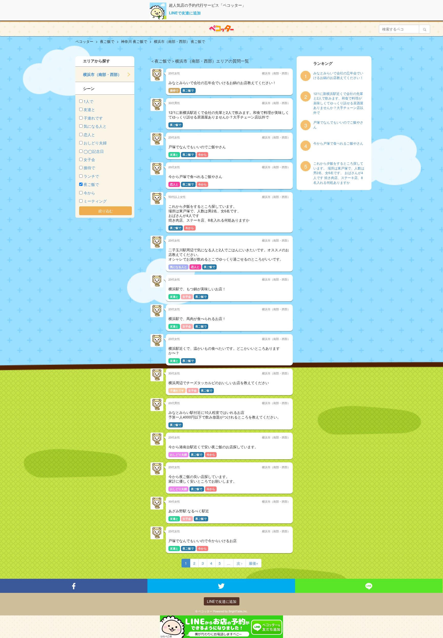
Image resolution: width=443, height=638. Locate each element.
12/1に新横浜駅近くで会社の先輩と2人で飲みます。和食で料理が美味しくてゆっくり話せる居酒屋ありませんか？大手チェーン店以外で (338, 103)
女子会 (89, 159)
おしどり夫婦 (95, 142)
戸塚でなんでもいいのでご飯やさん (338, 124)
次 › (240, 563)
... (228, 563)
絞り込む (105, 210)
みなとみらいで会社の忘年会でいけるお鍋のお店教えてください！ (338, 75)
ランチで (91, 176)
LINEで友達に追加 (185, 13)
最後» (253, 563)
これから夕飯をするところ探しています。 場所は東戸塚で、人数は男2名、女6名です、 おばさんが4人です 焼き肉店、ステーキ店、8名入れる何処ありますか (338, 173)
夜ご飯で (91, 184)
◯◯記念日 (94, 151)
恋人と (89, 134)
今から (89, 192)
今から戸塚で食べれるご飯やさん (338, 143)
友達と (89, 109)
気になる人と (95, 126)
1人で (88, 101)
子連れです (93, 118)
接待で (89, 167)
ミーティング (95, 201)
